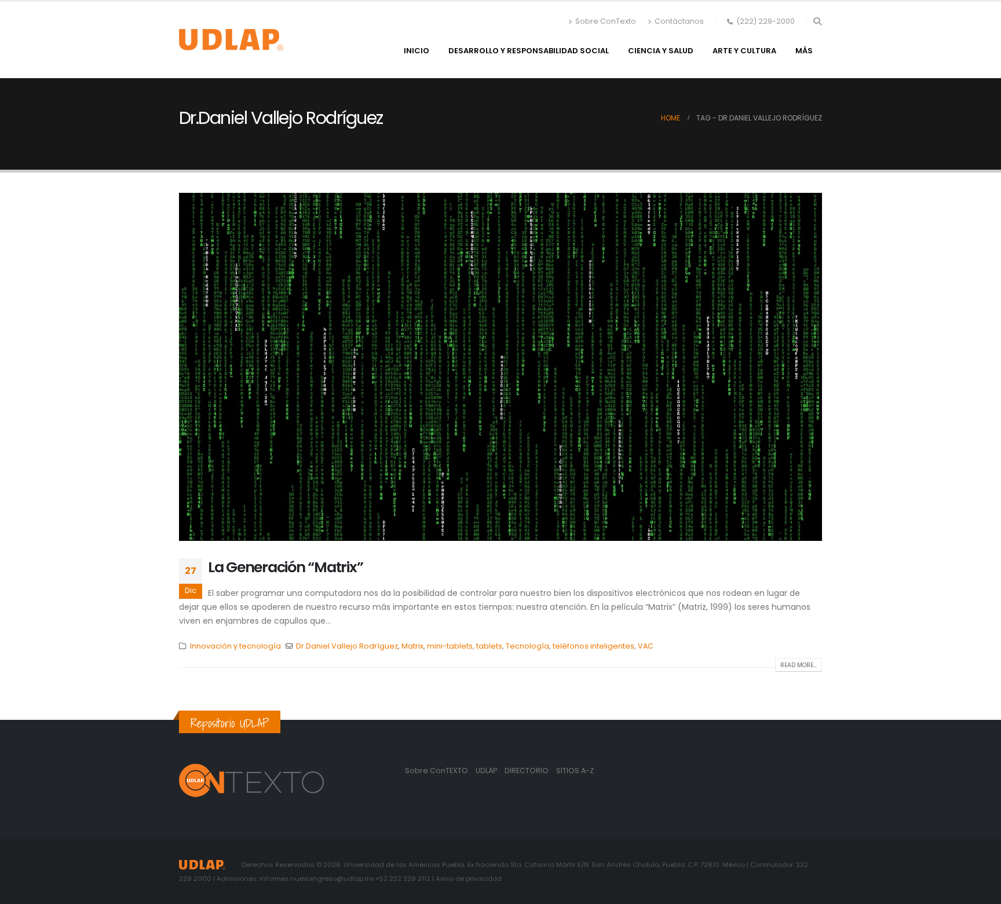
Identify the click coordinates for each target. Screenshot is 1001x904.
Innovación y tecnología (235, 646)
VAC (645, 646)
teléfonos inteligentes (593, 646)
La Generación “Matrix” (285, 567)
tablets (489, 646)
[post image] (500, 366)
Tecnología (527, 646)
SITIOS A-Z (575, 770)
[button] (817, 21)
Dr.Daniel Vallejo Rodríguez (347, 646)
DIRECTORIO (527, 770)
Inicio (416, 50)
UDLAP (487, 770)
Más (804, 50)
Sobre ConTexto (605, 21)
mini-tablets (450, 646)
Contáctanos (679, 21)
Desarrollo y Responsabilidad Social (528, 50)
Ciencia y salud (660, 50)
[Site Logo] (231, 40)
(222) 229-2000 (765, 21)
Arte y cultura (744, 50)
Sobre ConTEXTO (436, 770)
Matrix (412, 646)
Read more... (798, 665)
